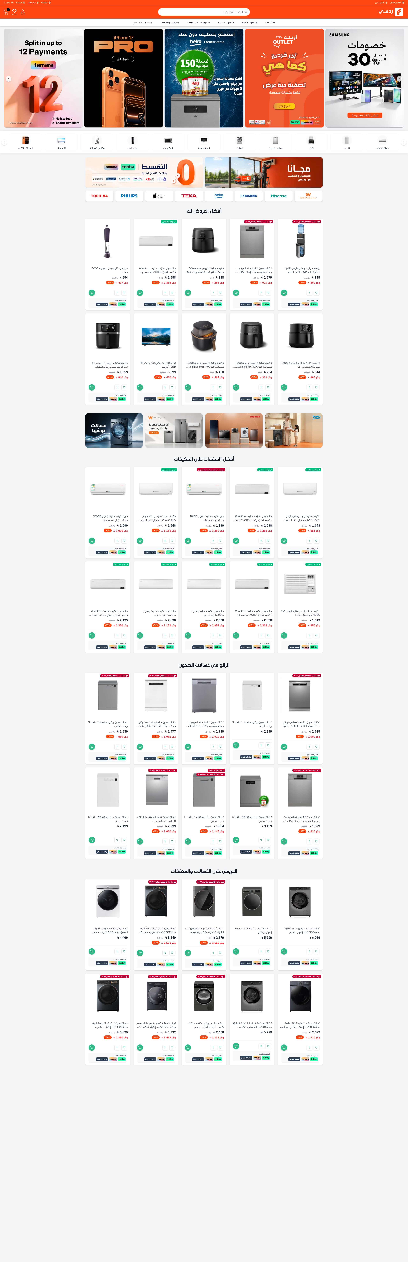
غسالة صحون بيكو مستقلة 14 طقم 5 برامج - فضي (108, 724)
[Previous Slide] (399, 79)
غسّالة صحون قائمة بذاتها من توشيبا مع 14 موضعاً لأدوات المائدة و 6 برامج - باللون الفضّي (300, 726)
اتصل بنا (7, 2)
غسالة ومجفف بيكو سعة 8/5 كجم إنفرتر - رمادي (253, 930)
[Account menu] (22, 11)
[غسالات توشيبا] (114, 430)
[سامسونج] (309, 196)
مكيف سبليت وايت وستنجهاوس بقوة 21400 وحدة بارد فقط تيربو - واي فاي (157, 520)
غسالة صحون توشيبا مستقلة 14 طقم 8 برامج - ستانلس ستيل (156, 819)
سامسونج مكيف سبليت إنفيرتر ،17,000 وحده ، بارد (208, 613)
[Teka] (43, 78)
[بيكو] (279, 196)
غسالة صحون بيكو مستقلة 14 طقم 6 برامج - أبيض (108, 819)
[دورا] (99, 196)
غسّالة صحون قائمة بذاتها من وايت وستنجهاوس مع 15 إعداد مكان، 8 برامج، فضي (254, 272)
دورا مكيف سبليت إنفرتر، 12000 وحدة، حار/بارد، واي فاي (110, 518)
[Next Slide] (8, 79)
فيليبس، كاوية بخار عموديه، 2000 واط (109, 270)
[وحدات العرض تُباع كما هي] (364, 78)
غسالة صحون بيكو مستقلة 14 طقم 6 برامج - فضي (252, 819)
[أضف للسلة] (284, 293)
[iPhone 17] (204, 78)
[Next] (4, 142)
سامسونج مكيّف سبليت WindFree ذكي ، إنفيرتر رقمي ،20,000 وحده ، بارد (252, 520)
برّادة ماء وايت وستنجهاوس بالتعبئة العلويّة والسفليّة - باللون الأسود (302, 270)
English (44, 2)
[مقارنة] (309, 293)
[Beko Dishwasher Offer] (284, 78)
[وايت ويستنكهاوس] (174, 430)
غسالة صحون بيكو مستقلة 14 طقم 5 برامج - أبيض (252, 724)
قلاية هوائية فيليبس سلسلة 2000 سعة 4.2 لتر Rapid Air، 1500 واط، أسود (253, 367)
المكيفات (270, 22)
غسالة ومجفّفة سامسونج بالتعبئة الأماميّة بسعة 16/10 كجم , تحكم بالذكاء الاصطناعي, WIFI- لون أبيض (109, 932)
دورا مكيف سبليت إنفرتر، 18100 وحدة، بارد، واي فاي (207, 518)
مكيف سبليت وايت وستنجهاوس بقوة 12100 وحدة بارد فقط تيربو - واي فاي (302, 520)
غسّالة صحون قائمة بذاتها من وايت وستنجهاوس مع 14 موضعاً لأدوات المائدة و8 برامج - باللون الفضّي (206, 726)
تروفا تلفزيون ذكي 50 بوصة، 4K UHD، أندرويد (158, 365)
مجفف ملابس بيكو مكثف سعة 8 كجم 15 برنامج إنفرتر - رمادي (206, 1025)
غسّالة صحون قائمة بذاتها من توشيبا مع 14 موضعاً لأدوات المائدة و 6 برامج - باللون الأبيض (156, 726)
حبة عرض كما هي (142, 22)
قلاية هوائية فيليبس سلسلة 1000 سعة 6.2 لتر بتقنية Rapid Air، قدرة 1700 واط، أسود (205, 272)
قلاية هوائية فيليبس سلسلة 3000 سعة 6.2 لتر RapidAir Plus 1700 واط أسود (205, 367)
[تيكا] (249, 196)
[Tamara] (123, 78)
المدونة (19, 2)
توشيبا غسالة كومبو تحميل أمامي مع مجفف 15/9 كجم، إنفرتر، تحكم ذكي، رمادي (156, 1027)
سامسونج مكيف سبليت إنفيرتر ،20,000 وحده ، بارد (160, 613)
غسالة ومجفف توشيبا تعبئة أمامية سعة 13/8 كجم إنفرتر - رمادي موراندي (110, 1027)
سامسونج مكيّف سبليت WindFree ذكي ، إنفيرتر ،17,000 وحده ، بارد (157, 270)
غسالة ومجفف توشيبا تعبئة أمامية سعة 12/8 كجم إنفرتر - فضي (302, 930)
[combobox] (204, 12)
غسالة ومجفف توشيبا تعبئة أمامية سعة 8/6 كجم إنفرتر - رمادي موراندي (300, 1025)
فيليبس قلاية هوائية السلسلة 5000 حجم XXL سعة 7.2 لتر (300, 365)
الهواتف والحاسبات (169, 22)
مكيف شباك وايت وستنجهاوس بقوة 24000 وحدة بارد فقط (300, 613)
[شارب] (129, 196)
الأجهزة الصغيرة (226, 22)
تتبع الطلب (31, 2)
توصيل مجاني (395, 2)
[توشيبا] (159, 196)
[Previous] (404, 142)
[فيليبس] (189, 196)
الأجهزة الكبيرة (250, 22)
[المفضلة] (14, 11)
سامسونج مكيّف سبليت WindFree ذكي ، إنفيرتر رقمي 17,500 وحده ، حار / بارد (109, 615)
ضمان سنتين (379, 2)
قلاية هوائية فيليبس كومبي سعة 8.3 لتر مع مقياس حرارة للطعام (110, 365)
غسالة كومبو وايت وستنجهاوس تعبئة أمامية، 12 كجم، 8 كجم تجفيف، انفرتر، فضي (204, 932)
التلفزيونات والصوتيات (199, 22)
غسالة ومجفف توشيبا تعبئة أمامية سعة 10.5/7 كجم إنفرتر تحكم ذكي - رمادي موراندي (156, 932)
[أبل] (219, 196)
